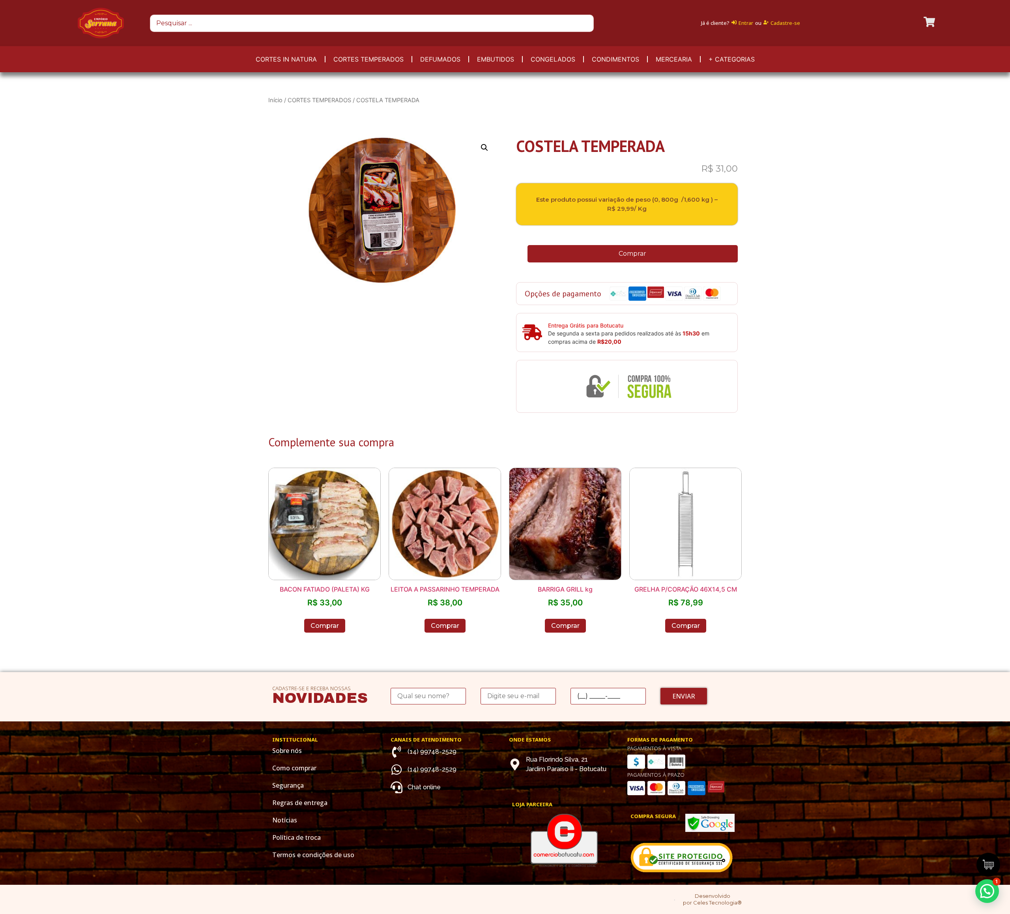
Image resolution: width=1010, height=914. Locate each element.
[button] (987, 891)
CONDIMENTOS (615, 59)
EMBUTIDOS (495, 59)
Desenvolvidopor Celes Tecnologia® (712, 899)
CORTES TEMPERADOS (368, 59)
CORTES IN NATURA (286, 59)
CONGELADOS (553, 59)
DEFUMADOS (440, 59)
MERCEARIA (674, 59)
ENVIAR (683, 696)
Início (275, 100)
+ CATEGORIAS (732, 59)
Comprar (632, 253)
